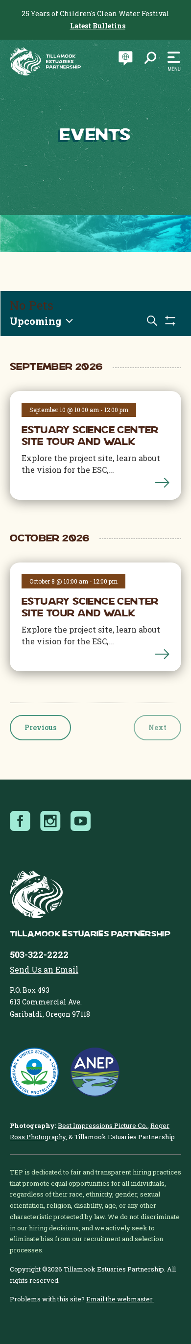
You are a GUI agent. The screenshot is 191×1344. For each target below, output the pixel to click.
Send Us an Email (44, 969)
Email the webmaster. (120, 1299)
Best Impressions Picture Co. (102, 1125)
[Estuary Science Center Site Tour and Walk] (162, 481)
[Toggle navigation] (171, 61)
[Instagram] (53, 821)
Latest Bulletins (97, 25)
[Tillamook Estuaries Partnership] (45, 61)
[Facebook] (23, 821)
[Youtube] (84, 821)
